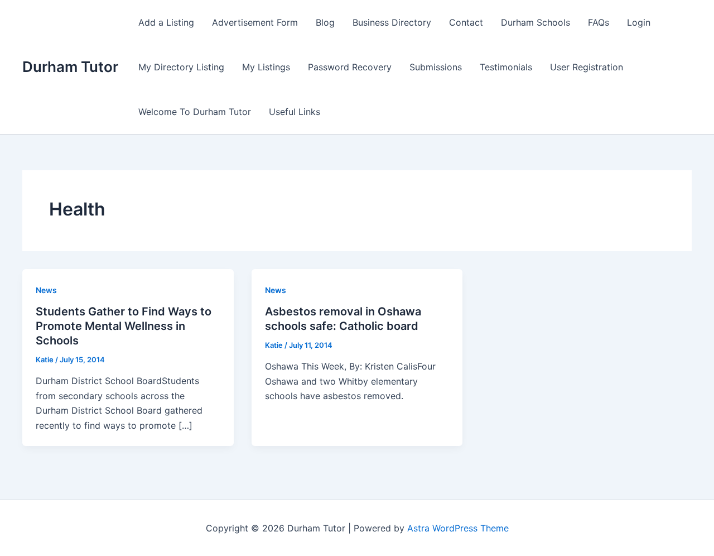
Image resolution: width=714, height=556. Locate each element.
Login (638, 22)
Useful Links (294, 111)
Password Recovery (350, 67)
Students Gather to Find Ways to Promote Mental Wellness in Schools (123, 326)
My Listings (266, 67)
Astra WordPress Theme (458, 528)
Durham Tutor (70, 66)
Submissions (435, 67)
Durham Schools (535, 22)
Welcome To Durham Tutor (194, 111)
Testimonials (506, 67)
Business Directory (392, 22)
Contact (466, 22)
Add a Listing (166, 22)
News (46, 290)
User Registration (586, 67)
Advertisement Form (255, 22)
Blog (325, 22)
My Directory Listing (181, 67)
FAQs (598, 22)
